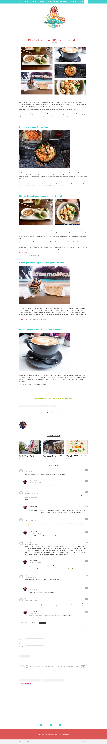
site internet (25, 252)
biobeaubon (32, 422)
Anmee (21, 255)
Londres (22, 405)
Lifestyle (55, 1)
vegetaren (52, 405)
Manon (27, 599)
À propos (26, 1)
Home (20, 1)
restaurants (30, 405)
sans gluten (38, 405)
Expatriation (41, 1)
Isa (26, 575)
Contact (73, 1)
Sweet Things (23, 384)
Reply (86, 470)
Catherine (28, 542)
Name (21, 639)
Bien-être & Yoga (64, 1)
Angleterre (47, 37)
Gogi (20, 189)
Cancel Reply (42, 622)
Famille (49, 1)
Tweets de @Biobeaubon (25, 683)
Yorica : (21, 319)
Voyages (33, 1)
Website (21, 646)
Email (21, 643)
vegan (46, 405)
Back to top (83, 741)
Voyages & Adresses (57, 37)
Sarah (27, 519)
